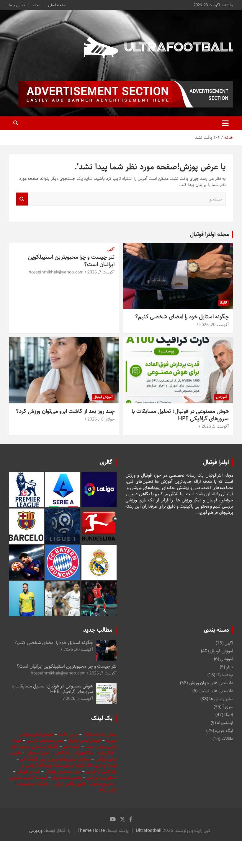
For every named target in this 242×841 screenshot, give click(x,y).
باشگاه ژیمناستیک (33, 783)
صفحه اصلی (57, 5)
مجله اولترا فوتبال (209, 234)
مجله (36, 5)
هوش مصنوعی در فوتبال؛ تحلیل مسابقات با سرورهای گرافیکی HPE (180, 415)
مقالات (227, 739)
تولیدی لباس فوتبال (84, 740)
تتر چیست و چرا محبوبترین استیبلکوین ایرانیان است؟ (71, 261)
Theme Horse (91, 830)
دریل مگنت (68, 734)
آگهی (111, 249)
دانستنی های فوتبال (216, 691)
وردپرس (35, 830)
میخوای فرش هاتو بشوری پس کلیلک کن (55, 759)
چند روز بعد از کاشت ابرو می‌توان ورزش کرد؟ (65, 411)
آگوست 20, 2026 (214, 325)
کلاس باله (108, 790)
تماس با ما (17, 5)
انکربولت (105, 752)
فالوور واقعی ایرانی (69, 783)
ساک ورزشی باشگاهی (74, 752)
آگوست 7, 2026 (101, 272)
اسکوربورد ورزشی (101, 777)
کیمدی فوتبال (28, 771)
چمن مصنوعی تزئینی (45, 740)
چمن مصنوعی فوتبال (63, 771)
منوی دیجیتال (38, 752)
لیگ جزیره (224, 731)
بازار (229, 667)
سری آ (228, 707)
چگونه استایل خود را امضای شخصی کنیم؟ (182, 316)
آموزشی (221, 397)
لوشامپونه (225, 723)
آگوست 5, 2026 (215, 426)
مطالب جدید (97, 630)
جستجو (22, 199)
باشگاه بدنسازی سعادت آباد (34, 746)
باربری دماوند (102, 783)
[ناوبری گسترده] (225, 123)
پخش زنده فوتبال (67, 777)
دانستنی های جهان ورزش (211, 683)
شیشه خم (71, 746)
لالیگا (223, 302)
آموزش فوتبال (103, 397)
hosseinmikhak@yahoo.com (56, 272)
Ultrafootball (148, 830)
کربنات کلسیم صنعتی (29, 777)
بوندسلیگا (224, 675)
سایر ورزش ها (221, 699)
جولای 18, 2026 (101, 419)
